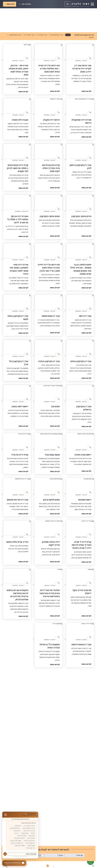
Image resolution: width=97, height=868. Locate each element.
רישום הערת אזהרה (82, 454)
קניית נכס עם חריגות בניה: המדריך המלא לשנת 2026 (51, 168)
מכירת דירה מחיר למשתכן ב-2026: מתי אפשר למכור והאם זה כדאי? (19, 269)
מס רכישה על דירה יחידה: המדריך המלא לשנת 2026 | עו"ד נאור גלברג (49, 267)
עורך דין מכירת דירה (29, 35)
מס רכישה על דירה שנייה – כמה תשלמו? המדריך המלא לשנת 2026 (49, 68)
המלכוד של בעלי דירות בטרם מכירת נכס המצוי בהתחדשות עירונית (50, 593)
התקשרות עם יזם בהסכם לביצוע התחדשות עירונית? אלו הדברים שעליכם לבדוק (17, 595)
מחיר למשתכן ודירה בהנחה (17, 843)
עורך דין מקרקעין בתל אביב (18, 363)
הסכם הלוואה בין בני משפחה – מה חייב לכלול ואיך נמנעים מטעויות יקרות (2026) (80, 269)
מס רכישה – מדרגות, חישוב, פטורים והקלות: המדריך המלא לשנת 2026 (18, 70)
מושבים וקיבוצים (31, 845)
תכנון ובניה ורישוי (31, 838)
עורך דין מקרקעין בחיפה (80, 361)
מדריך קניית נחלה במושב (17, 541)
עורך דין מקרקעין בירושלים (83, 408)
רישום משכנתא (84, 499)
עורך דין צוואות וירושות (81, 644)
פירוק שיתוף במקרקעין (81, 216)
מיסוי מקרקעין (18, 825)
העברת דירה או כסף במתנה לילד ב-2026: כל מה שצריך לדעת (17, 219)
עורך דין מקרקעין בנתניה (49, 361)
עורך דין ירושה (85, 315)
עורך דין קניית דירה (42, 35)
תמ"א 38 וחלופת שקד (15, 828)
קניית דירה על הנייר (19, 454)
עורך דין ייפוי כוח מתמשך (17, 499)
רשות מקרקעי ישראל (30, 843)
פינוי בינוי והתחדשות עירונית (28, 828)
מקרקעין (91, 37)
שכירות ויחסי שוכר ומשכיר (29, 830)
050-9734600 (26, 4)
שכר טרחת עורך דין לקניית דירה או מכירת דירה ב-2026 (81, 68)
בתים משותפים (17, 830)
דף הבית (91, 11)
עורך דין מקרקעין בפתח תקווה (18, 317)
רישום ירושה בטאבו (19, 406)
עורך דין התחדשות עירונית (56, 35)
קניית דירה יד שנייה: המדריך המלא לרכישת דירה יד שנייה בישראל (81, 545)
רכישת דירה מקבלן (51, 119)
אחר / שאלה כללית (30, 848)
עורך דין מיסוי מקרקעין (15, 35)
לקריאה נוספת (86, 91)
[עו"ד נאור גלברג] (77, 4)
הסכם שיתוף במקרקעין (50, 216)
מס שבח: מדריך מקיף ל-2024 (81, 592)
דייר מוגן (17, 833)
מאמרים (68, 35)
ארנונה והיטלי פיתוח (21, 835)
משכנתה (33, 833)
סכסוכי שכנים (32, 835)
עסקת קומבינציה (52, 454)
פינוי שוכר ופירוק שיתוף (19, 838)
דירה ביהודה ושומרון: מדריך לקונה (51, 543)
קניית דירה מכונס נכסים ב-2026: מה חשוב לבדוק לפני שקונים (17, 168)
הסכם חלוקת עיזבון (51, 499)
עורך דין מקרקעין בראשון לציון (80, 166)
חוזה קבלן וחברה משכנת (29, 840)
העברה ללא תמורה (20, 119)
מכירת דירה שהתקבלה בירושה (81, 121)
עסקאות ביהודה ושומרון (19, 845)
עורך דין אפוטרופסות (51, 315)
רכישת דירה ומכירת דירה (29, 825)
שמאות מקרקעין (24, 833)
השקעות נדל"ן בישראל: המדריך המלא (49, 646)
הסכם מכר (55, 406)
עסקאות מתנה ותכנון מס (15, 840)
